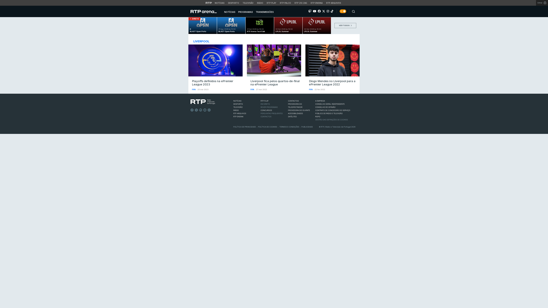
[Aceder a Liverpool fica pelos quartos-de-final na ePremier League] (274, 60)
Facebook (192, 110)
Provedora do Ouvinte (299, 110)
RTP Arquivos (333, 3)
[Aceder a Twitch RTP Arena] (310, 11)
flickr (209, 110)
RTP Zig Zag (301, 3)
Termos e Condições (289, 127)
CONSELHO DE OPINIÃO (325, 107)
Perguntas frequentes (272, 113)
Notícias (219, 3)
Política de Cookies (267, 127)
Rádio (260, 3)
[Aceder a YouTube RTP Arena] (315, 11)
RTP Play (271, 3)
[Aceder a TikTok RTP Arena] (332, 11)
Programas (245, 12)
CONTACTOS (293, 101)
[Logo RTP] (203, 101)
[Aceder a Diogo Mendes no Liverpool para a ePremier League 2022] (332, 60)
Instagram (200, 110)
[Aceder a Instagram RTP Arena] (328, 11)
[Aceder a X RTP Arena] (324, 11)
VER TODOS (344, 25)
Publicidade (307, 127)
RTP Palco (285, 3)
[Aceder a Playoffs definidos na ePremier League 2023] (215, 60)
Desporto (233, 3)
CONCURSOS (266, 110)
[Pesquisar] (352, 11)
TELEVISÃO (238, 107)
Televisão (248, 3)
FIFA (194, 89)
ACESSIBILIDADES (295, 113)
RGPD (317, 117)
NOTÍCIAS (237, 101)
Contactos (266, 117)
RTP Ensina (317, 3)
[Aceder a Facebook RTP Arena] (319, 11)
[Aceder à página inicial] (206, 11)
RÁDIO (236, 110)
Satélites (292, 117)
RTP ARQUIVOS (239, 113)
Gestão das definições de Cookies (331, 120)
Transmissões (264, 12)
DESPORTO (238, 104)
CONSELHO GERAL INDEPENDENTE (330, 104)
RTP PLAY (265, 101)
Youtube (204, 110)
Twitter (196, 110)
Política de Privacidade (244, 127)
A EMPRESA (320, 101)
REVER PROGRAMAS (269, 107)
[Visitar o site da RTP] (209, 3)
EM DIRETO (265, 104)
